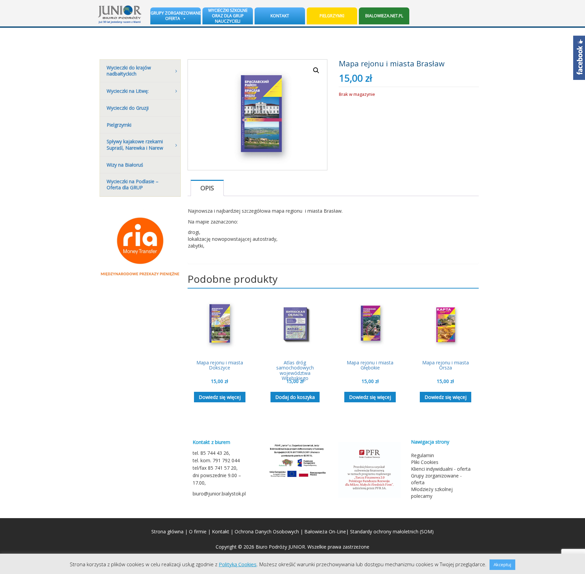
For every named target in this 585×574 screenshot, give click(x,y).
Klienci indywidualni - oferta (441, 469)
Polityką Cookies (238, 564)
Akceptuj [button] (502, 564)
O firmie (198, 531)
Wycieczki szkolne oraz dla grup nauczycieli (227, 15)
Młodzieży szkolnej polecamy (432, 492)
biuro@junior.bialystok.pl (219, 493)
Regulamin (422, 455)
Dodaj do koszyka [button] (295, 397)
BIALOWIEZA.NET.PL (384, 16)
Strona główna (167, 531)
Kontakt (279, 16)
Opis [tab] (207, 188)
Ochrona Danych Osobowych (267, 531)
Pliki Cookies (424, 462)
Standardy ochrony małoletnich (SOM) (392, 531)
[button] (316, 70)
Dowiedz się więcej (220, 397)
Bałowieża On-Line (325, 531)
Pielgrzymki (332, 16)
